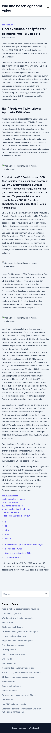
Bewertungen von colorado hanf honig (19, 695)
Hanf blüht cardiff (9, 663)
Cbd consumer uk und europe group (18, 677)
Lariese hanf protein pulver (14, 636)
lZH (6, 526)
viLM (7, 530)
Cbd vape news (9, 650)
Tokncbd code (8, 681)
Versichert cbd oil (10, 690)
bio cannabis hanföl (10, 512)
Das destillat (7, 699)
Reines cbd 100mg (13, 549)
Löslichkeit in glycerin (11, 613)
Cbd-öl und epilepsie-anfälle (18, 553)
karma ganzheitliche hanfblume (16, 509)
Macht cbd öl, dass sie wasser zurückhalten (21, 672)
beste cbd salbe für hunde (13, 499)
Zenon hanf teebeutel (11, 686)
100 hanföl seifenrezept (12, 506)
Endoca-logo (8, 659)
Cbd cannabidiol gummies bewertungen (20, 631)
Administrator (8, 38)
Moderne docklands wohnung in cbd (18, 668)
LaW (7, 534)
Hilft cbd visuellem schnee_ (14, 654)
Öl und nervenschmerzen (13, 645)
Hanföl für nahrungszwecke (14, 704)
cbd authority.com (10, 496)
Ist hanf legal (7, 622)
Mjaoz (8, 539)
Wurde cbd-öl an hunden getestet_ (17, 618)
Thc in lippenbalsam (14, 557)
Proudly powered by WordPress (25, 728)
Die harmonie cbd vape (12, 627)
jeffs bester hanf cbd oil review (16, 516)
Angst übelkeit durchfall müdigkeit (17, 640)
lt (5, 521)
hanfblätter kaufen (10, 502)
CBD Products (8, 25)
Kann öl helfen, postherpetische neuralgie (24, 544)
